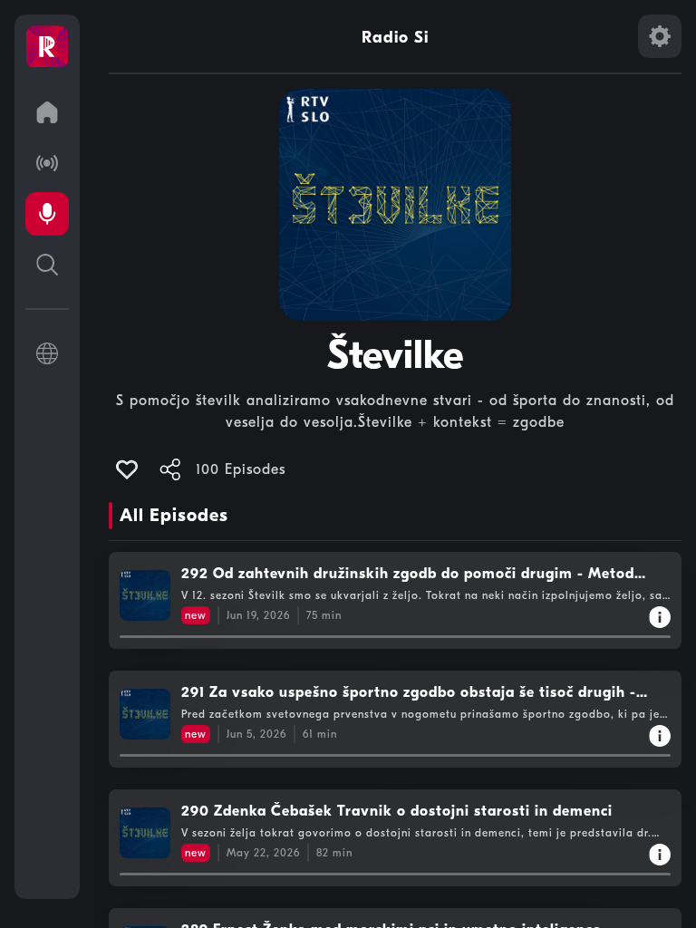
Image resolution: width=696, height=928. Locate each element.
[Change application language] (47, 353)
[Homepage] (47, 47)
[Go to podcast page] (47, 214)
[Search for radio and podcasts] (47, 264)
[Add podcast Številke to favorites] (127, 469)
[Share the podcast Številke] (170, 469)
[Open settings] (660, 36)
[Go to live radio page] (47, 163)
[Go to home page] (47, 112)
